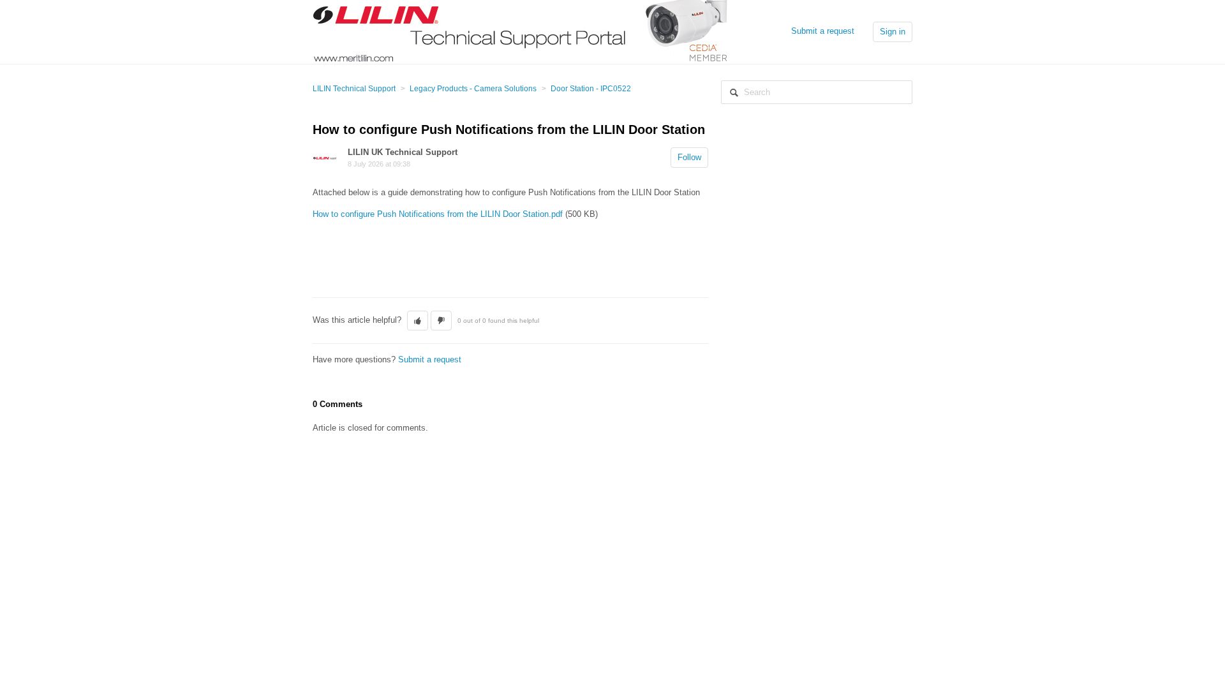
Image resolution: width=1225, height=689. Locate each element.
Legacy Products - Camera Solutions (473, 88)
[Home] (521, 31)
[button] (417, 321)
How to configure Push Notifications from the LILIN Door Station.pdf (438, 214)
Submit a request (822, 31)
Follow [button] (689, 157)
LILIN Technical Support (354, 88)
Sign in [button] (892, 31)
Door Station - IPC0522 (591, 88)
